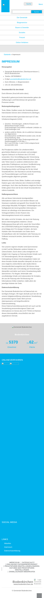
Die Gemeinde (22, 17)
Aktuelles (7, 543)
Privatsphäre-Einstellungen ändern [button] (22, 566)
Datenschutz (28, 562)
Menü (40, 4)
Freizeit (22, 37)
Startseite (7, 54)
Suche (28, 4)
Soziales (22, 32)
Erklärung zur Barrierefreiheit (22, 564)
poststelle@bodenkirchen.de (20, 79)
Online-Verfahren (22, 42)
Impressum (8, 547)
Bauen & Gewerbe (22, 27)
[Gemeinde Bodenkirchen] (5, 10)
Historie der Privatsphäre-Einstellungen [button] (22, 569)
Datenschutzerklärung (12, 551)
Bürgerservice (22, 22)
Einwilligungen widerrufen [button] (22, 572)
